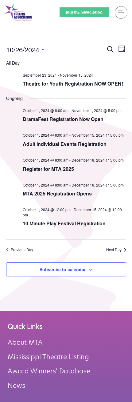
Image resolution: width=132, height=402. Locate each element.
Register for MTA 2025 (48, 168)
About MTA (25, 342)
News (16, 385)
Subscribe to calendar (63, 269)
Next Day (114, 249)
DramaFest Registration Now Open (63, 119)
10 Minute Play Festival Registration (64, 223)
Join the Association (84, 12)
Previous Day (22, 249)
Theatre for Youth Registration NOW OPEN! (73, 83)
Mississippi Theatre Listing (48, 356)
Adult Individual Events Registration (65, 143)
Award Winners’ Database (49, 371)
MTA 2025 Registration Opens (57, 193)
